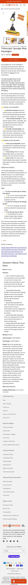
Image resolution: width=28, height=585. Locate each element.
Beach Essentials (7, 481)
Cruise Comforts (7, 485)
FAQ (4, 400)
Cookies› (18, 577)
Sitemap (23, 577)
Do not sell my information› (9, 577)
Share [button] (4, 240)
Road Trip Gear (7, 464)
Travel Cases (6, 430)
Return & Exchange (10, 568)
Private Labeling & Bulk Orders (11, 444)
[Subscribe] (23, 551)
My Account (6, 417)
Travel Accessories (8, 427)
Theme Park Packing (8, 491)
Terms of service (15, 571)
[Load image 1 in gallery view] (7, 41)
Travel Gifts (6, 495)
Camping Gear (7, 488)
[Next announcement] (25, 1)
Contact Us (6, 407)
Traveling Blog (7, 512)
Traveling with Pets (8, 458)
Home (2, 8)
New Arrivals (6, 508)
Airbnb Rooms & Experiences (11, 515)
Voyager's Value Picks (9, 441)
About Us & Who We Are (9, 414)
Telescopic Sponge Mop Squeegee (12, 8)
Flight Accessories (8, 468)
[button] (3, 5)
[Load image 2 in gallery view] (14, 41)
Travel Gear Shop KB (8, 471)
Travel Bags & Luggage (9, 434)
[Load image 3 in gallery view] (21, 41)
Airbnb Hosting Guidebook (10, 519)
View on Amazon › (14, 59)
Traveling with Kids (8, 454)
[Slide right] (26, 41)
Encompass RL (17, 573)
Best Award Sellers (8, 505)
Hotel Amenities (7, 461)
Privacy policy (20, 568)
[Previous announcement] (2, 1)
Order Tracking (7, 403)
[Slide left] (1, 41)
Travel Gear (6, 437)
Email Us (5, 410)
